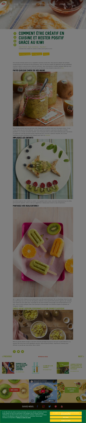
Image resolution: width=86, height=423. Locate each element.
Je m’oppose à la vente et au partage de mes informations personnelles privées (66, 413)
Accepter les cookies (65, 420)
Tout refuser (66, 417)
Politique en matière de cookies (24, 417)
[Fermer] (84, 416)
